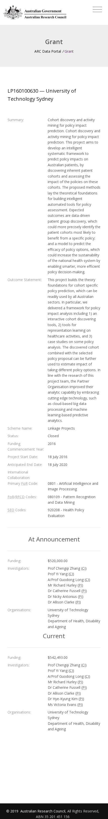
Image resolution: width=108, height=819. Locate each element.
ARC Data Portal (47, 51)
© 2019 (12, 811)
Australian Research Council (42, 811)
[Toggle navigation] (97, 10)
